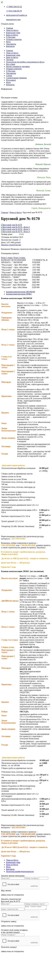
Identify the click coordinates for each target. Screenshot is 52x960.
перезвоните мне (13, 19)
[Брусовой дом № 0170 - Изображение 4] (15, 232)
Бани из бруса (12, 57)
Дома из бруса (12, 53)
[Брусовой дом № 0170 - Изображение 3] (15, 229)
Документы (11, 73)
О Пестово (10, 71)
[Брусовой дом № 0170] (11, 225)
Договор (9, 60)
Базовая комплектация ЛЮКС (19, 294)
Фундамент (11, 80)
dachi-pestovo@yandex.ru (16, 15)
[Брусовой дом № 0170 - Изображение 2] (15, 227)
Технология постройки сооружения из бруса (25, 62)
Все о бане (10, 64)
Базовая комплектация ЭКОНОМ (20, 292)
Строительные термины (16, 78)
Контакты (10, 85)
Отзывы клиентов (14, 69)
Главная (9, 50)
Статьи (9, 75)
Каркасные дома (13, 55)
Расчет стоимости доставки (18, 66)
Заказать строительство (11, 245)
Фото (8, 82)
